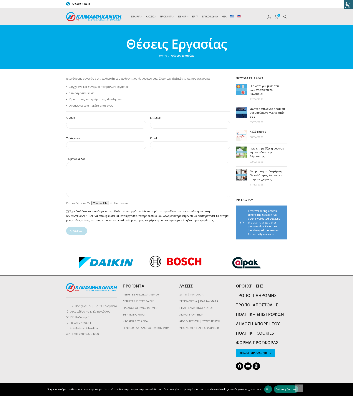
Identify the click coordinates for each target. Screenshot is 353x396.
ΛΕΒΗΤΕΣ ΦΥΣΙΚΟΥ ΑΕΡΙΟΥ (141, 294)
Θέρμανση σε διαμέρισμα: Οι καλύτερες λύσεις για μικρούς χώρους (267, 175)
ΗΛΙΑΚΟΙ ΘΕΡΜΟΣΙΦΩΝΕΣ (140, 308)
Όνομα (70, 117)
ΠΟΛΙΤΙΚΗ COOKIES (255, 333)
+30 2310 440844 (81, 3)
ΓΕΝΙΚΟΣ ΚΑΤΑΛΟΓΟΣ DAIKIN (142, 328)
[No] (299, 388)
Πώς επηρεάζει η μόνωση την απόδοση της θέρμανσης (267, 152)
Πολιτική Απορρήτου (127, 211)
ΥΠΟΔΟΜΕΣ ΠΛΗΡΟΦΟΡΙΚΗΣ (199, 328)
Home (163, 55)
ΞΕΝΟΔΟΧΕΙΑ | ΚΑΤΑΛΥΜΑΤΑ (198, 301)
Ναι (268, 389)
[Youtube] (248, 366)
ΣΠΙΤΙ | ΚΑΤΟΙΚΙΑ (191, 294)
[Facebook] (239, 366)
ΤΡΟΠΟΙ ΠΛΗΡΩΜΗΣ (256, 295)
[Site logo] (94, 16)
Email (153, 138)
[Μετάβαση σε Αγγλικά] (239, 17)
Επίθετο (155, 117)
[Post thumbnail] (241, 92)
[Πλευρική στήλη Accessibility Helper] (348, 4)
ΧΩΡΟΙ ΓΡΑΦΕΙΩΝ (191, 314)
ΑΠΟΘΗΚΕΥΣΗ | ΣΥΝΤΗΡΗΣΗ (199, 321)
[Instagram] (256, 366)
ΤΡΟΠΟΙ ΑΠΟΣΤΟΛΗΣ (257, 305)
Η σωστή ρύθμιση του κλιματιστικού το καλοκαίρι (264, 90)
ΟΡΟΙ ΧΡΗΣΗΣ (249, 286)
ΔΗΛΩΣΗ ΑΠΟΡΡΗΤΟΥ (258, 323)
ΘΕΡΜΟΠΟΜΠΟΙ (134, 314)
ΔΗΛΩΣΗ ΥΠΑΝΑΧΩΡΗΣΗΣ (255, 352)
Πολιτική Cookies (286, 389)
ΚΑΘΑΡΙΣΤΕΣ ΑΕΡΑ (135, 321)
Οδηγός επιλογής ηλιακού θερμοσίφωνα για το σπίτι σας (268, 112)
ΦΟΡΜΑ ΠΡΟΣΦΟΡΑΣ (257, 342)
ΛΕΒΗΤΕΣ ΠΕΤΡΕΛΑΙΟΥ (138, 301)
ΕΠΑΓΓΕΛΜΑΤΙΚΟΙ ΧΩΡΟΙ (196, 308)
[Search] (285, 16)
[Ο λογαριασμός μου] (269, 16)
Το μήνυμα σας (75, 159)
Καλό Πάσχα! (258, 131)
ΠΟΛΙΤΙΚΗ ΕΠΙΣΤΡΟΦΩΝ (260, 314)
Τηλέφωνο (73, 138)
